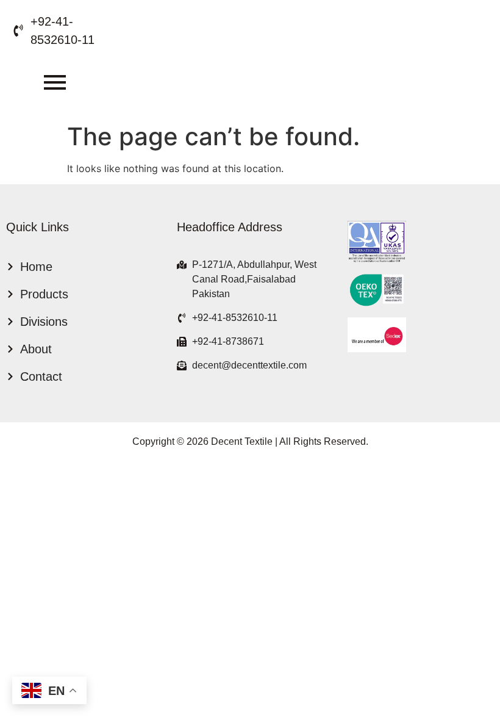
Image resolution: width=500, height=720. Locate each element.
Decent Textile (242, 441)
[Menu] (55, 83)
